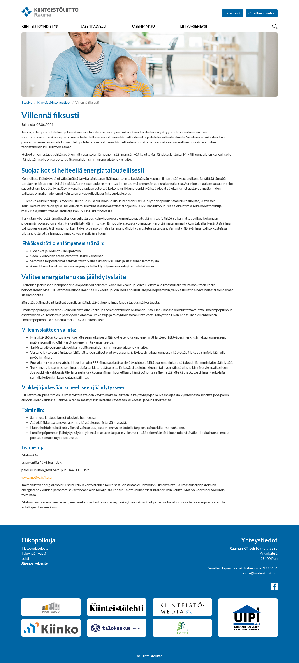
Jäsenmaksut (144, 26)
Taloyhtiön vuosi (33, 553)
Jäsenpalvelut (94, 26)
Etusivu (26, 102)
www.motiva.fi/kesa (36, 477)
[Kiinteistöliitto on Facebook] (274, 586)
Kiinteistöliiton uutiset (53, 102)
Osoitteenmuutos (261, 13)
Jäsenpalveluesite (34, 563)
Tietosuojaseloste (34, 548)
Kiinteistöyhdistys (39, 26)
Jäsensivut (233, 13)
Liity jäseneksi (193, 26)
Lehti (25, 558)
